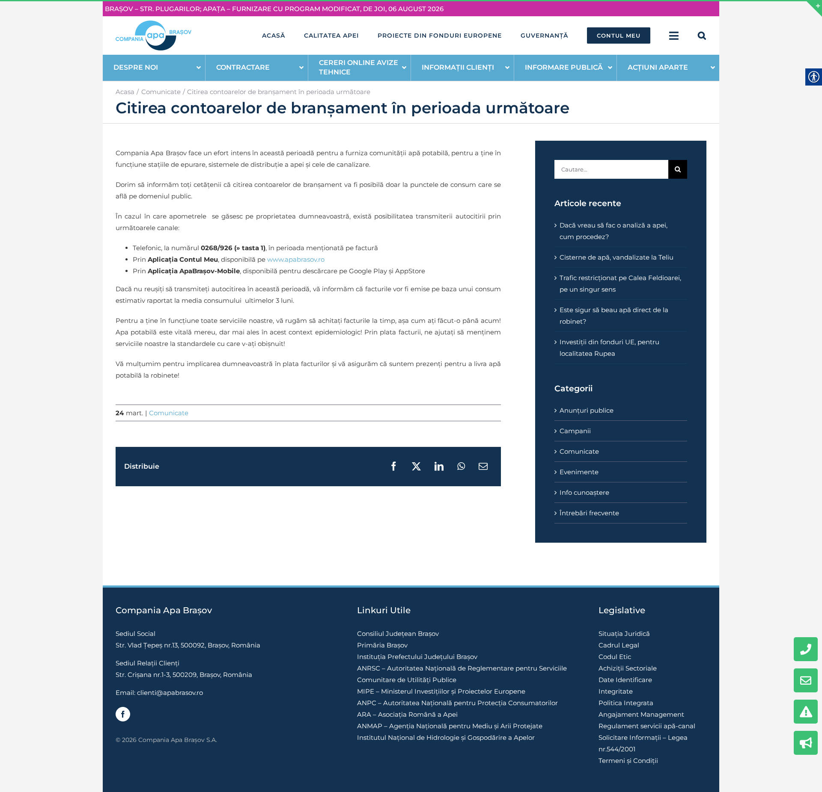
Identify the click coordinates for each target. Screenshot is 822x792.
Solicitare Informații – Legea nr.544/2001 (643, 743)
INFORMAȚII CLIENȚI (458, 67)
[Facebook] (123, 714)
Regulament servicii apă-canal (647, 726)
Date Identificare (625, 680)
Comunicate (168, 413)
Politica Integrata (626, 703)
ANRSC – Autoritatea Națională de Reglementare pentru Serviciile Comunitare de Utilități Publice (462, 674)
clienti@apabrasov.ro (170, 693)
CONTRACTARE (243, 67)
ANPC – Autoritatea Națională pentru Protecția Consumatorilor (457, 703)
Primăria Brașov (382, 645)
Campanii (575, 431)
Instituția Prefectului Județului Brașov (417, 657)
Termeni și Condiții (628, 761)
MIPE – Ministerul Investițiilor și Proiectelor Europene (441, 691)
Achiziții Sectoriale (628, 668)
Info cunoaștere (584, 492)
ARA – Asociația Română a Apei (407, 714)
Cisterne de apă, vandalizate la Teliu (616, 257)
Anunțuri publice (587, 410)
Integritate (616, 691)
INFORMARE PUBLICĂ (564, 67)
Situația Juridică (624, 633)
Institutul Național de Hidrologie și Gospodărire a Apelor (446, 737)
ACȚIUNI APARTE (658, 67)
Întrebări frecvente (589, 513)
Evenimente (579, 472)
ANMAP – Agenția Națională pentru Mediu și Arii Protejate (449, 726)
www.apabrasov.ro (296, 259)
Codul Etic (615, 657)
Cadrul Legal (619, 645)
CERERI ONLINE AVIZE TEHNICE (358, 67)
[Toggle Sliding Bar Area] (814, 9)
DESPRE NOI (135, 67)
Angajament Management (641, 714)
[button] (702, 35)
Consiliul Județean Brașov (398, 633)
